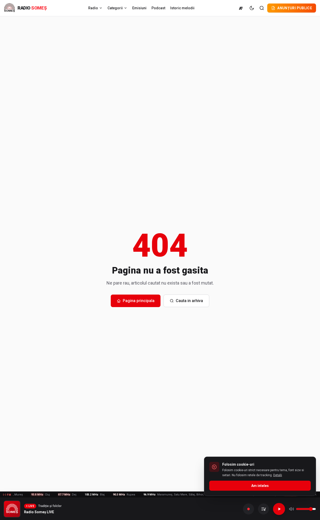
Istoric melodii (182, 8)
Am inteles (260, 486)
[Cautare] (261, 8)
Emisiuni (139, 8)
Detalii (277, 475)
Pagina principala (138, 300)
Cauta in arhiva (189, 300)
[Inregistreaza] (248, 508)
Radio (93, 8)
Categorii (115, 8)
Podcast (158, 8)
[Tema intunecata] (251, 8)
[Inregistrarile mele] (263, 508)
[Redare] (279, 509)
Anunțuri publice (294, 8)
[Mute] (291, 508)
